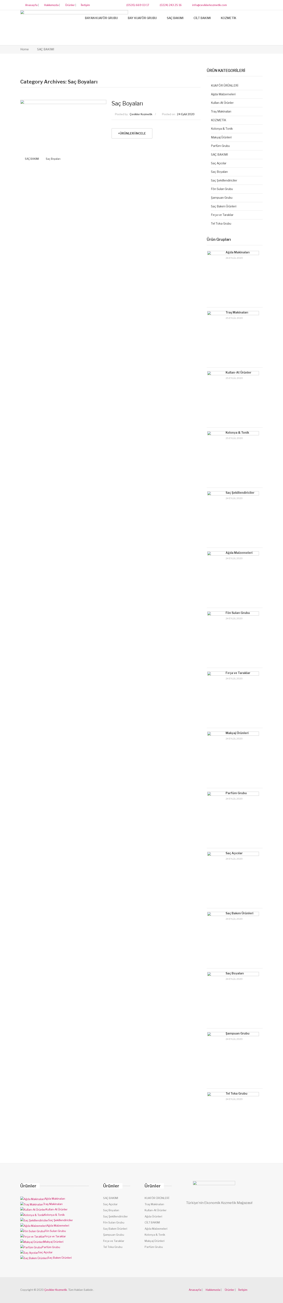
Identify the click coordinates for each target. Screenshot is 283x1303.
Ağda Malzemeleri (223, 94)
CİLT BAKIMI (202, 18)
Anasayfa (30, 5)
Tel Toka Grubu (221, 223)
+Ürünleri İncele (132, 133)
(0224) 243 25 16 (170, 5)
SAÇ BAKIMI (175, 18)
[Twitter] (245, 5)
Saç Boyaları (53, 158)
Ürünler (70, 5)
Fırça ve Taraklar (222, 215)
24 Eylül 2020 (186, 114)
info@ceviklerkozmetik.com (209, 5)
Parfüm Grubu (220, 146)
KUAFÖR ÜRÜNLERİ (224, 85)
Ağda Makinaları (238, 252)
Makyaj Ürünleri (221, 137)
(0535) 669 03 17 (137, 5)
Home (24, 49)
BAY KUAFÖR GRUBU (142, 18)
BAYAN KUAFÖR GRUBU (101, 18)
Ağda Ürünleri (153, 1216)
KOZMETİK (228, 18)
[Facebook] (237, 5)
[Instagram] (252, 5)
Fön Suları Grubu (222, 189)
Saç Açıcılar (218, 163)
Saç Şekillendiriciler (224, 180)
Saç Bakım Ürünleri (223, 206)
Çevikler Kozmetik (141, 114)
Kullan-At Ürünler (222, 102)
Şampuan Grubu (221, 197)
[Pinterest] (260, 5)
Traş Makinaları (221, 111)
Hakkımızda (51, 5)
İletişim (85, 5)
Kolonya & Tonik (222, 128)
